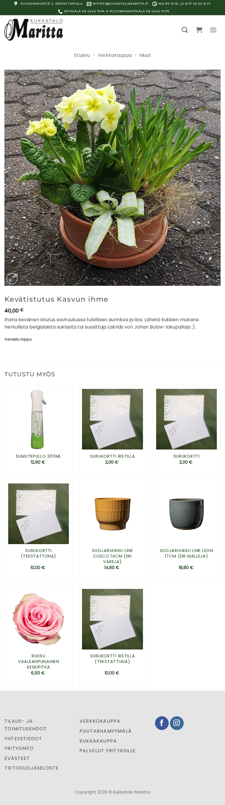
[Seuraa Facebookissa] (162, 723)
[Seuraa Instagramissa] (177, 723)
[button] (185, 30)
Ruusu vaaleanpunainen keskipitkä (38, 661)
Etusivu (82, 55)
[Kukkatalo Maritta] (33, 29)
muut (145, 55)
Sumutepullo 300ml (38, 456)
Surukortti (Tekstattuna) (38, 553)
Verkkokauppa (115, 55)
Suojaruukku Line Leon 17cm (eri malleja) (186, 553)
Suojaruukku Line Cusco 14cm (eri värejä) (112, 556)
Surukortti (186, 456)
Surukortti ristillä (112, 456)
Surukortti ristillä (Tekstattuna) (112, 658)
